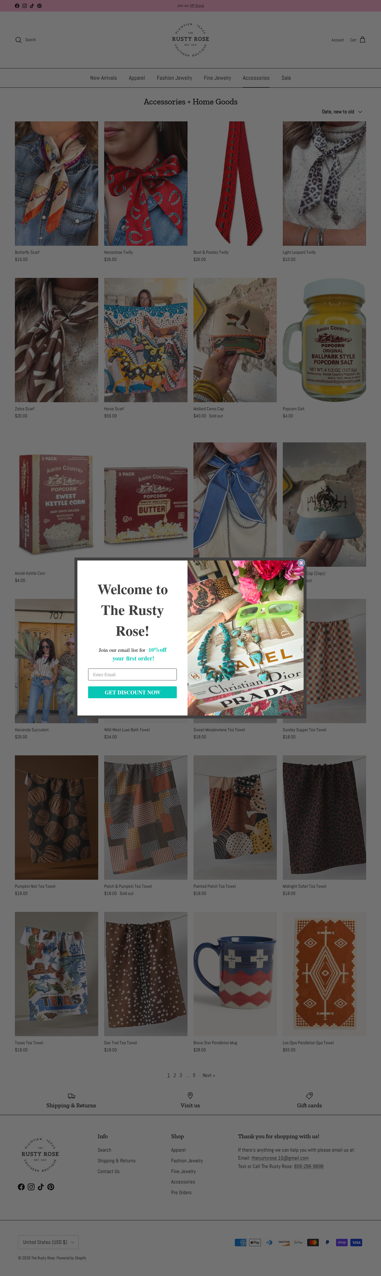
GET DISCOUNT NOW (132, 692)
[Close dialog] (301, 563)
